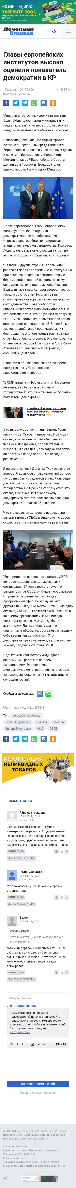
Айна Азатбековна (32, 812)
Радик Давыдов (31, 871)
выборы (59, 722)
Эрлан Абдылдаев (18, 722)
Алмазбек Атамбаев (27, 715)
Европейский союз (18, 728)
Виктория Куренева (16, 94)
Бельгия (42, 722)
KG (53, 31)
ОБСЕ (53, 728)
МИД (40, 728)
